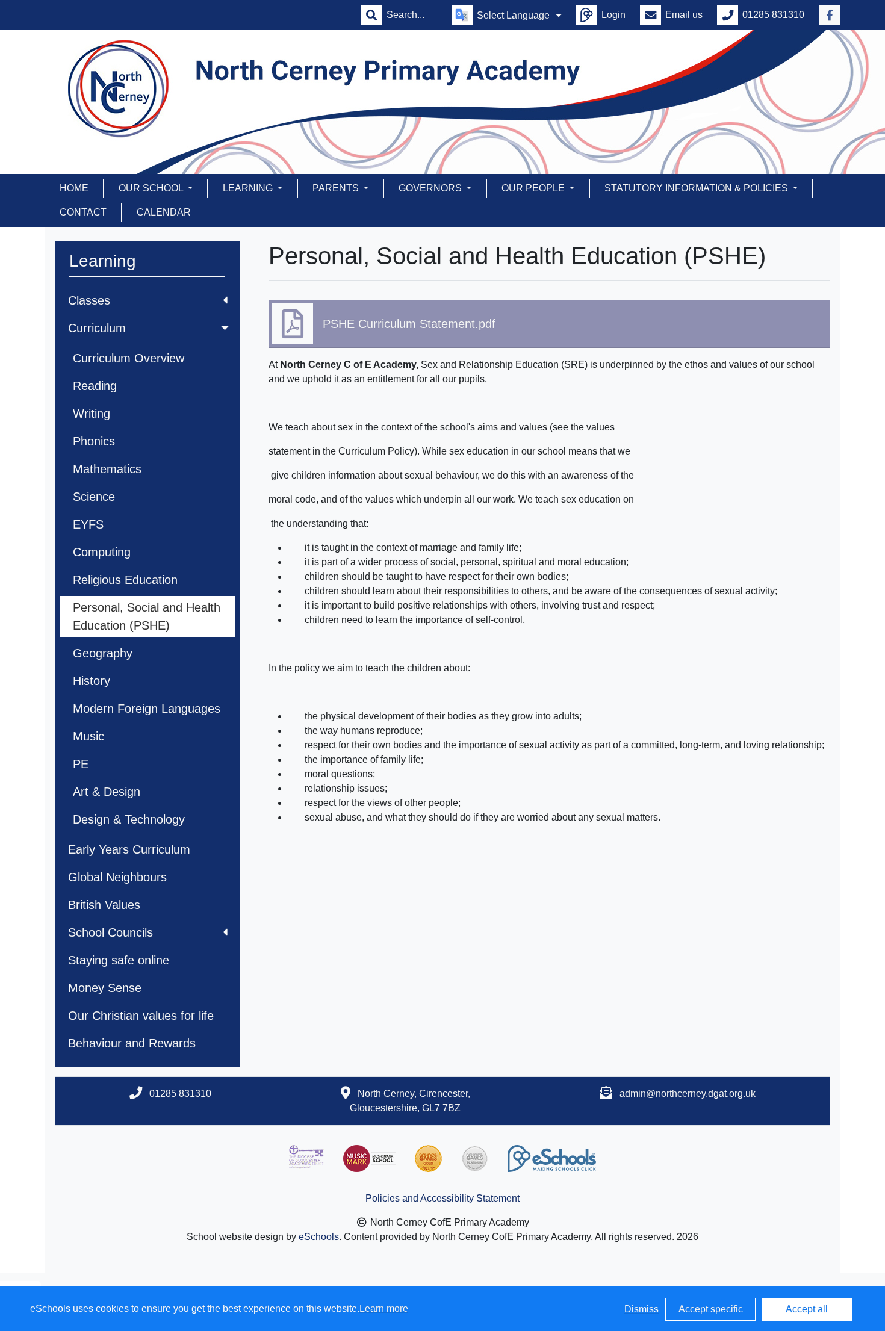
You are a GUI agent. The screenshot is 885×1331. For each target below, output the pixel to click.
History (91, 680)
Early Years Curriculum (129, 849)
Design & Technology (129, 819)
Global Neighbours (117, 877)
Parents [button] (336, 188)
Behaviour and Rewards (132, 1043)
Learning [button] (249, 188)
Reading (95, 385)
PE (80, 764)
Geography (102, 653)
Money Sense (104, 987)
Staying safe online (118, 960)
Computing (102, 552)
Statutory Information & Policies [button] (697, 188)
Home (74, 188)
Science (94, 496)
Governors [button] (431, 188)
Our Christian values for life (141, 1015)
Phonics (94, 441)
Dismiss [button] (641, 1309)
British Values (104, 904)
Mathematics (107, 469)
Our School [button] (152, 188)
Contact (83, 212)
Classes (89, 300)
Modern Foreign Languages (146, 708)
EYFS (88, 524)
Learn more (383, 1308)
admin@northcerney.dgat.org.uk (688, 1093)
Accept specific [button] (710, 1309)
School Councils (110, 932)
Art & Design (106, 791)
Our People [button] (534, 188)
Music (88, 736)
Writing (91, 413)
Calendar (164, 212)
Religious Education (125, 579)
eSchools (319, 1237)
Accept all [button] (807, 1309)
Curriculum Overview (128, 358)
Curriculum (97, 328)
